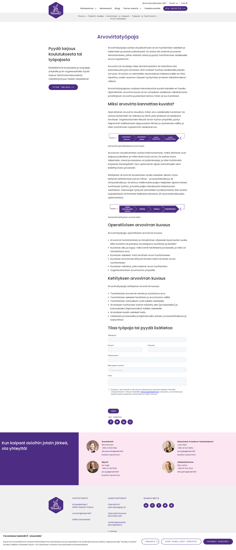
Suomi (172, 3)
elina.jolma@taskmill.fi (186, 472)
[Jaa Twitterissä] (117, 422)
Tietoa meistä (130, 8)
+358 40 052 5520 (109, 468)
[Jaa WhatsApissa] (130, 422)
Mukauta (150, 541)
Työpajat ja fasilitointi (144, 16)
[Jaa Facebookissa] (110, 422)
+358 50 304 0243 (185, 468)
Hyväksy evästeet (218, 541)
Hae (183, 3)
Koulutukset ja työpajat (118, 16)
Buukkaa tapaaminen (111, 455)
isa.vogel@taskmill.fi (110, 472)
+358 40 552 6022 (109, 448)
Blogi (117, 8)
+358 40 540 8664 (185, 448)
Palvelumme (86, 8)
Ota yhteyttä (173, 8)
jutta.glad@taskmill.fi (186, 451)
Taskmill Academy (96, 16)
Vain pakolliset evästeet (181, 541)
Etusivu (81, 16)
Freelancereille (152, 8)
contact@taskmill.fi (81, 513)
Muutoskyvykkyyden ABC (154, 3)
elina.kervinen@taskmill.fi (112, 451)
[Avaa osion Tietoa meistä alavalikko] (140, 8)
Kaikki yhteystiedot (81, 519)
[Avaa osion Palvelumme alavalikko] (95, 8)
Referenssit (106, 8)
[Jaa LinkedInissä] (123, 422)
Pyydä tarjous (61, 87)
